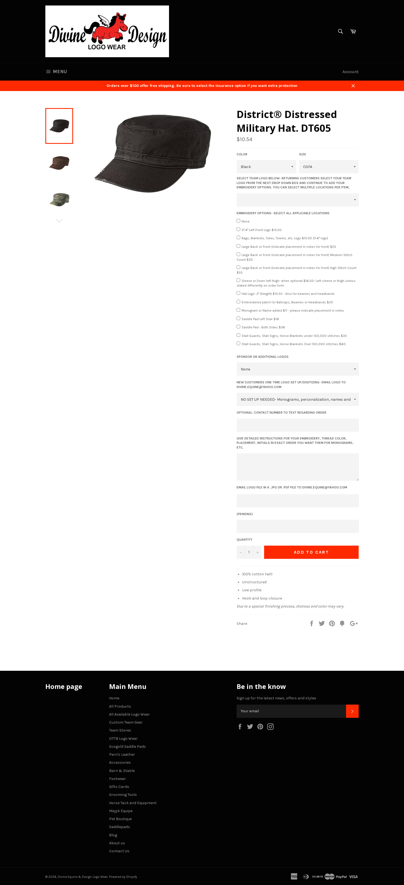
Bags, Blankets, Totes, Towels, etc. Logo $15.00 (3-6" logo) (285, 238)
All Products (120, 706)
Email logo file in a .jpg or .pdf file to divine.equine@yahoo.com (292, 487)
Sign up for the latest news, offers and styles (276, 698)
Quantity (244, 540)
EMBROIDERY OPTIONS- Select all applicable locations (283, 213)
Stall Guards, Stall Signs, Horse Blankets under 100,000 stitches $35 (294, 336)
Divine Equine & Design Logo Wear (83, 877)
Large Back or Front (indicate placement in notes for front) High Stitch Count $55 (296, 270)
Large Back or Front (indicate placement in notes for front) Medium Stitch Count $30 (294, 257)
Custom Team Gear (126, 722)
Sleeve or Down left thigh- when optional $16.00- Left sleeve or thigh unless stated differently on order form (296, 283)
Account (350, 71)
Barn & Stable (122, 770)
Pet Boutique (120, 819)
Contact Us (119, 851)
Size (302, 154)
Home (114, 698)
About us (117, 843)
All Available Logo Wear (129, 714)
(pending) (245, 514)
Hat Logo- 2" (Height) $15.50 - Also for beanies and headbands (288, 294)
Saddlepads (119, 826)
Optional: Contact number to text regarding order (281, 412)
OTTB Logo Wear (123, 738)
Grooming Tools (123, 794)
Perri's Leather (122, 754)
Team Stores (120, 730)
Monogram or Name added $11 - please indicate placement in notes (293, 310)
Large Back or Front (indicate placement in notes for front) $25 (289, 247)
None (246, 221)
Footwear (117, 778)
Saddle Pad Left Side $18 (260, 319)
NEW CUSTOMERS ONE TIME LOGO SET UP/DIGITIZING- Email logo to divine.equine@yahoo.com (291, 384)
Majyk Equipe (120, 811)
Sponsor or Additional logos (263, 357)
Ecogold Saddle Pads (127, 746)
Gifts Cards (119, 786)
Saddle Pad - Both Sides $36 (263, 327)
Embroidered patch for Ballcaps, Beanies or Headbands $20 (287, 302)
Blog (113, 835)
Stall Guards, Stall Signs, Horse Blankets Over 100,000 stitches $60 (294, 344)
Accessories (120, 762)
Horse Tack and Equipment (133, 803)
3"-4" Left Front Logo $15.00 (262, 230)
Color (242, 154)
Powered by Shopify (123, 877)
